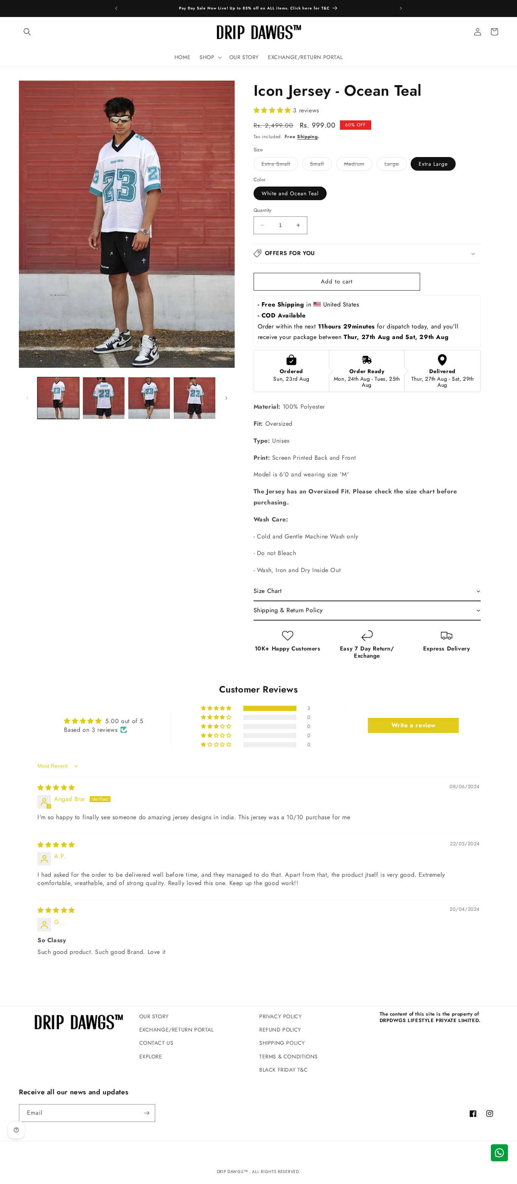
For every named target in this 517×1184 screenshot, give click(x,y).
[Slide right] (226, 398)
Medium (358, 165)
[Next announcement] (400, 8)
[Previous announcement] (116, 8)
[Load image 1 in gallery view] (58, 398)
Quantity (263, 210)
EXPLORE (150, 1056)
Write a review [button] (413, 725)
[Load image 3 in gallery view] (149, 398)
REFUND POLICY (280, 1029)
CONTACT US (156, 1043)
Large (396, 165)
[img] (56, 787)
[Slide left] (27, 398)
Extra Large (433, 164)
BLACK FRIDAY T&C (283, 1070)
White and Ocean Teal (290, 193)
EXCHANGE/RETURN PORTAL (176, 1029)
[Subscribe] (146, 1113)
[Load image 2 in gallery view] (104, 398)
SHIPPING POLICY (282, 1043)
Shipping (307, 136)
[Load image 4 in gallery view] (194, 398)
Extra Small (280, 165)
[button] (27, 31)
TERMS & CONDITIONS (288, 1056)
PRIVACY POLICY (280, 1016)
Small (321, 165)
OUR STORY (154, 1016)
